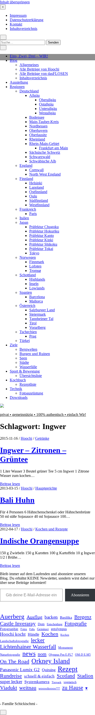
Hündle (33, 634)
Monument (65, 647)
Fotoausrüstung (31, 393)
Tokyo (34, 253)
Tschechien (28, 332)
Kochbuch (18, 380)
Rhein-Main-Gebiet (44, 144)
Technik (16, 389)
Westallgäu (47, 113)
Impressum (18, 15)
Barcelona (37, 297)
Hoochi (26, 438)
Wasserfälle (28, 367)
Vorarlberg (37, 327)
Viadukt (8, 688)
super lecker (11, 681)
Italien (24, 218)
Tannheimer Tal (41, 319)
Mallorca (36, 301)
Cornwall (36, 170)
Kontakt (16, 24)
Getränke (42, 438)
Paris (33, 214)
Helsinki (35, 183)
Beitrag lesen (10, 484)
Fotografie (76, 623)
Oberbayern (38, 130)
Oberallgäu (47, 100)
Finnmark (36, 262)
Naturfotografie (10, 654)
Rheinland (37, 139)
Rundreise (11, 676)
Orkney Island (50, 661)
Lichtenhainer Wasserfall (28, 647)
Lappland (36, 187)
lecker (38, 640)
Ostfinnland (38, 192)
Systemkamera (36, 681)
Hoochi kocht (13, 634)
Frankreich (27, 209)
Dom (41, 624)
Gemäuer (43, 629)
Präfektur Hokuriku (44, 231)
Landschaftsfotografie (14, 641)
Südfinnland (38, 200)
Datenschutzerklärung (26, 20)
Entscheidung (54, 624)
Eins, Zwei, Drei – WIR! (29, 56)
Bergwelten (28, 349)
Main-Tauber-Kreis (44, 122)
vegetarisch (70, 682)
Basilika (66, 617)
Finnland (26, 179)
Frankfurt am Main (53, 148)
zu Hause (72, 687)
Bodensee (36, 117)
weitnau (27, 688)
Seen (23, 358)
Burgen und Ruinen (34, 354)
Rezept (67, 669)
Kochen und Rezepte (51, 529)
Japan (23, 222)
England (25, 165)
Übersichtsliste (30, 376)
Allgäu (34, 95)
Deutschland (29, 91)
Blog (13, 60)
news (29, 653)
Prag (32, 336)
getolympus (59, 629)
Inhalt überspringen (15, 2)
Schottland (27, 275)
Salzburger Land (42, 310)
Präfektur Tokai (41, 249)
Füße (32, 629)
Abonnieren (80, 595)
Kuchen (64, 634)
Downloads (19, 397)
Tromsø (35, 270)
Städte (24, 362)
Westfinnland (39, 205)
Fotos (23, 629)
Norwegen (27, 257)
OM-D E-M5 (83, 654)
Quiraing (49, 670)
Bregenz (82, 617)
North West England (45, 174)
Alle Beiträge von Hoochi (39, 69)
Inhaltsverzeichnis (23, 29)
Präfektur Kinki (41, 240)
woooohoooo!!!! (49, 688)
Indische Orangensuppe (39, 540)
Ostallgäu (46, 104)
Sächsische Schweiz (44, 152)
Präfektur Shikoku (43, 244)
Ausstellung (19, 82)
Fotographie (9, 629)
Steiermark (37, 314)
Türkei (24, 341)
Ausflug (34, 617)
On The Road (14, 661)
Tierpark (56, 682)
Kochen (49, 634)
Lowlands (37, 288)
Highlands (37, 279)
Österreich (27, 306)
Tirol (33, 323)
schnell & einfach (39, 676)
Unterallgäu (48, 109)
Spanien (25, 292)
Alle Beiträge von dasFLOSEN (43, 74)
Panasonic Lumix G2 (20, 669)
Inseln (33, 284)
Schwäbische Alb (42, 161)
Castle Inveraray (18, 623)
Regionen (17, 87)
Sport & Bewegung (25, 371)
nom (42, 654)
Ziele (14, 345)
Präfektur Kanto (41, 235)
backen (51, 617)
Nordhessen (38, 126)
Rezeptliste (27, 384)
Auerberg (12, 616)
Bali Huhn (17, 500)
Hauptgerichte (46, 488)
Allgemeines (29, 65)
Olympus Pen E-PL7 (61, 654)
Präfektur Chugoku (44, 227)
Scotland (66, 676)
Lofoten (35, 266)
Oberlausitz (38, 135)
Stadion (85, 676)
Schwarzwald (39, 157)
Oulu (33, 196)
